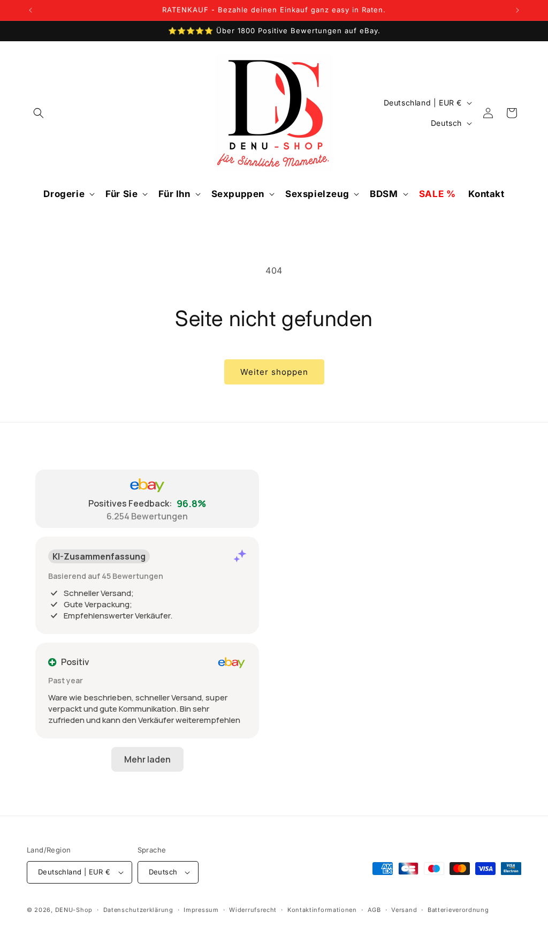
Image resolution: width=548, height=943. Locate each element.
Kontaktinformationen (322, 910)
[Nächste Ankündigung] (517, 10)
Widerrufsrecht (253, 910)
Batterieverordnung (458, 910)
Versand (404, 910)
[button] (38, 113)
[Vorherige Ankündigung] (30, 10)
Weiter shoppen (274, 372)
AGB (374, 910)
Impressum (201, 910)
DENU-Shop (74, 910)
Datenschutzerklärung (138, 910)
